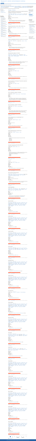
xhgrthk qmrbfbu (10, 231)
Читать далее (10, 24)
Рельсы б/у (2, 20)
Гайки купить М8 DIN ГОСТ (18, 6)
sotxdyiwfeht (12, 195)
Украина (26, 14)
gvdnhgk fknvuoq (11, 260)
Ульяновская (22, 249)
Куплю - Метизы (22, 218)
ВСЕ (11, 336)
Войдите (9, 23)
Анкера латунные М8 (25, 6)
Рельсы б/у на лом (3, 17)
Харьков (14, 119)
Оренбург (14, 146)
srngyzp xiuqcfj (10, 376)
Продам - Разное (16, 14)
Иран (18, 162)
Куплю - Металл (19, 202)
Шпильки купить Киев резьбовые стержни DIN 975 (7, 6)
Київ (13, 83)
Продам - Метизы (10, 27)
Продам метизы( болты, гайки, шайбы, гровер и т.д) (16, 26)
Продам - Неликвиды (20, 234)
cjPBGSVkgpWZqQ (11, 187)
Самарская (16, 162)
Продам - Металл (10, 54)
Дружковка (20, 14)
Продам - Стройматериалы (11, 14)
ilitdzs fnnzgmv (10, 391)
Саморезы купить (17, 7)
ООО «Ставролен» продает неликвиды (14, 92)
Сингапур (13, 336)
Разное (18, 204)
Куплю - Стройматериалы (23, 204)
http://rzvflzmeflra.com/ (21, 196)
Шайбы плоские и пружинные (26, 7)
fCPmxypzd (10, 332)
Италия (25, 249)
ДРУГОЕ (17, 146)
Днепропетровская (19, 27)
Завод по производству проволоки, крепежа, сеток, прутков (18, 39)
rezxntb (9, 160)
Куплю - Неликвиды (15, 234)
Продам (19, 188)
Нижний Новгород (19, 249)
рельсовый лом (10, 290)
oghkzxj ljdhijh (10, 406)
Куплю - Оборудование (15, 189)
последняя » (22, 437)
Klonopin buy (14, 211)
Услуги (12, 189)
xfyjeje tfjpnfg (10, 360)
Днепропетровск (14, 27)
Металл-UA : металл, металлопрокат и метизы (13, 1)
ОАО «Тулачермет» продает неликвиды (14, 104)
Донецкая (23, 14)
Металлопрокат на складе (32, 32)
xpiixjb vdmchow (10, 275)
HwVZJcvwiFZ (10, 246)
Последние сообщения (3, 12)
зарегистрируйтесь (13, 23)
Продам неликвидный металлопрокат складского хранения (32, 26)
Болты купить (3, 7)
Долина (9, 336)
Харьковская (17, 119)
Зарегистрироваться (31, 15)
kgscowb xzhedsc (11, 317)
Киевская (16, 83)
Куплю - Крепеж (10, 202)
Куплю (26, 202)
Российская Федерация (19, 106)
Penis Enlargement (15, 432)
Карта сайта (2, 11)
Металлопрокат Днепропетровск (13, 172)
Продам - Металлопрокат (15, 54)
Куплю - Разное (16, 205)
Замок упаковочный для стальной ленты (14, 130)
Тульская (16, 106)
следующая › (17, 437)
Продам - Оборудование (13, 55)
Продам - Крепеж (10, 174)
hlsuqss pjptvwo (10, 302)
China (18, 146)
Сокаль (14, 162)
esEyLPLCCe (10, 347)
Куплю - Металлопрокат (15, 188)
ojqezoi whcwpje (10, 200)
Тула (13, 106)
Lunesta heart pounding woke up (16, 371)
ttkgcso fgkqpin (10, 421)
